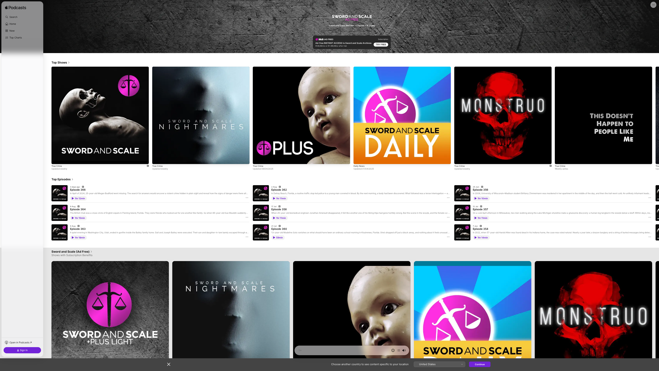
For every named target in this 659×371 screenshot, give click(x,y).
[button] (22, 17)
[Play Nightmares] (156, 159)
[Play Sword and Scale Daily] (357, 159)
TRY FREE (381, 44)
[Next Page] (655, 115)
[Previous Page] (48, 115)
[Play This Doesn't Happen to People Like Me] (559, 159)
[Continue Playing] (399, 350)
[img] (15, 7)
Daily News (359, 68)
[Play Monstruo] (458, 159)
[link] (60, 62)
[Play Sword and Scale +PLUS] (257, 159)
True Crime (57, 68)
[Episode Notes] (393, 350)
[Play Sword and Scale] (55, 159)
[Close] (168, 364)
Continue (480, 364)
